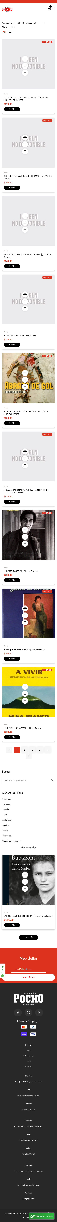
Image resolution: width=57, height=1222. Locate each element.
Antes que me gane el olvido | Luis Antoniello (24, 649)
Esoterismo (7, 820)
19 (48, 749)
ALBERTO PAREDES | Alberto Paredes (21, 571)
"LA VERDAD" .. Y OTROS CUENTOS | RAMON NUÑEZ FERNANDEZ (26, 99)
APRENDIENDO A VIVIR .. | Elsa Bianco (22, 728)
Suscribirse (29, 977)
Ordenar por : (8, 23)
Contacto (28, 1067)
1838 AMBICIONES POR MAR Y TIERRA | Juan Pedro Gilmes (28, 256)
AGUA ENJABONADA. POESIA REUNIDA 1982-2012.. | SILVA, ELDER (26, 491)
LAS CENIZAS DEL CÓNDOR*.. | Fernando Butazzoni (28, 915)
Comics (5, 825)
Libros (29, 1061)
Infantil (5, 814)
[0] (49, 9)
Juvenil (5, 830)
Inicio (28, 1050)
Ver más (12, 109)
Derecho (6, 809)
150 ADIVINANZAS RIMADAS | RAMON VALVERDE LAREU (28, 177)
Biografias (6, 835)
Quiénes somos (28, 1056)
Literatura (6, 804)
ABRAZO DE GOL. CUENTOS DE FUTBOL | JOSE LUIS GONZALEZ (26, 413)
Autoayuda (7, 798)
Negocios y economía (12, 841)
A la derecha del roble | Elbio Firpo (20, 335)
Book (6, 94)
